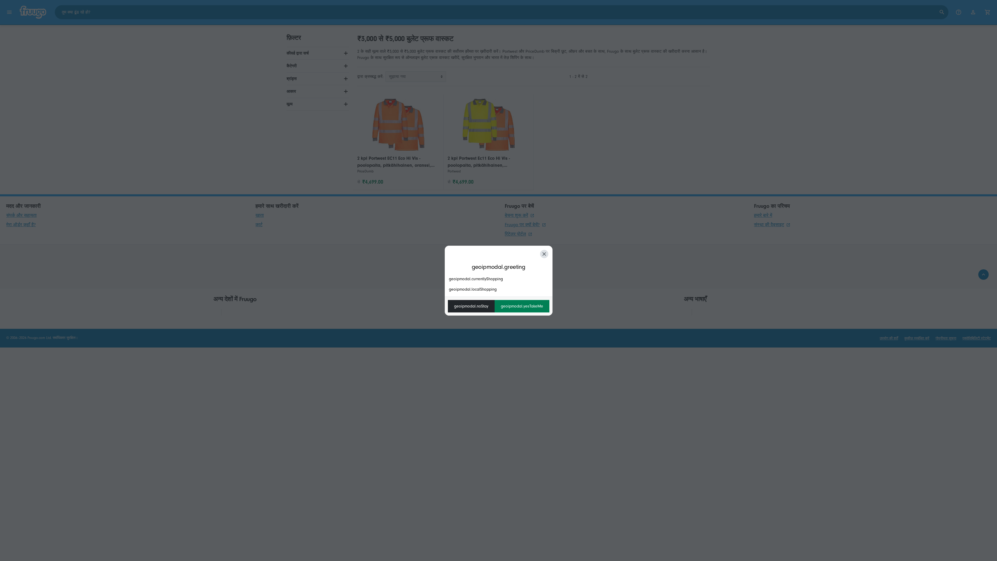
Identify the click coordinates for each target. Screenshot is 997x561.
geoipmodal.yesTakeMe (522, 306)
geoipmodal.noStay (471, 306)
